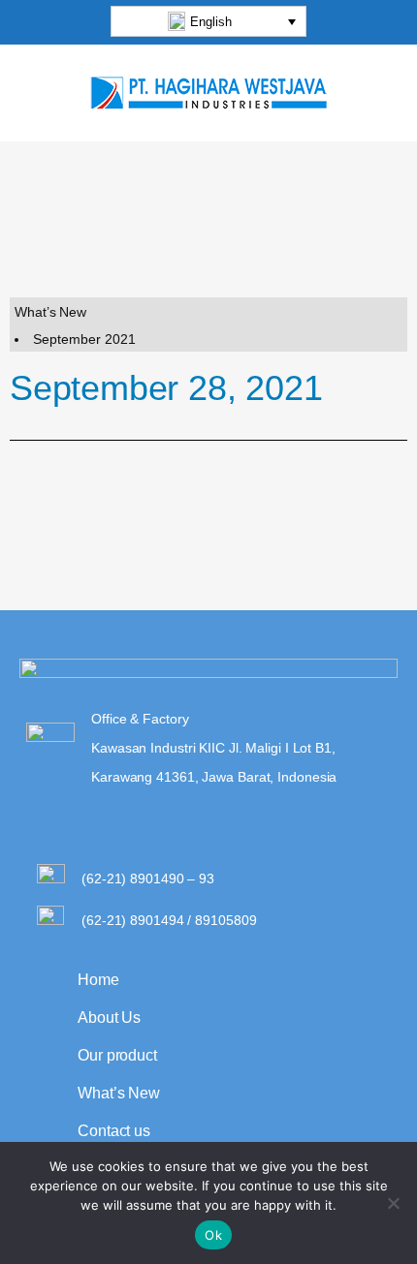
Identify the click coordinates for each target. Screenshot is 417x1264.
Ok (213, 1235)
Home (98, 979)
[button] (208, 21)
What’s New (119, 1093)
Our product (117, 1055)
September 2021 (84, 339)
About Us (109, 1017)
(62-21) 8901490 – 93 (147, 878)
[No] (392, 1203)
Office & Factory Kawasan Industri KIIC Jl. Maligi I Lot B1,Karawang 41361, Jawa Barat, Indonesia (214, 748)
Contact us (114, 1131)
